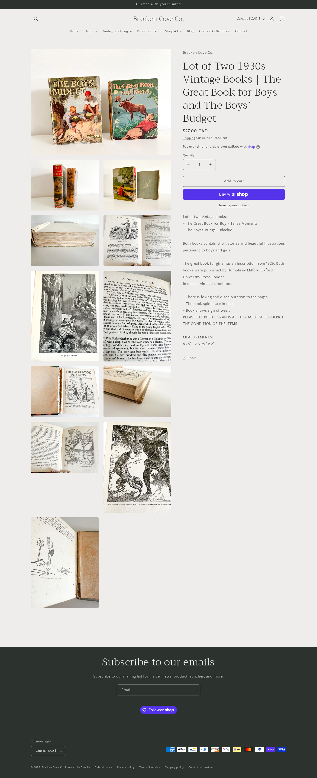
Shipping (189, 138)
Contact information (200, 767)
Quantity (189, 155)
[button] (36, 19)
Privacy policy (126, 767)
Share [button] (192, 358)
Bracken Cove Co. (53, 767)
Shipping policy (174, 767)
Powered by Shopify (78, 767)
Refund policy (103, 767)
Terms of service (149, 767)
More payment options (234, 205)
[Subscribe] (195, 690)
